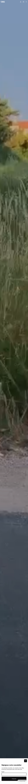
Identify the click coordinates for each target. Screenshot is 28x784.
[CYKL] (3, 1)
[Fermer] (25, 760)
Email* (3, 771)
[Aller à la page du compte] (20, 1)
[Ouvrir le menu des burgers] (26, 1)
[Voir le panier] (23, 1)
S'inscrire (14, 778)
